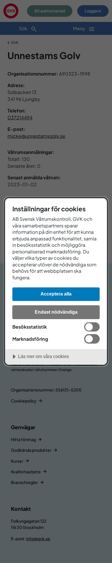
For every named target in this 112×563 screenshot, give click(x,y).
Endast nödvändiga (56, 312)
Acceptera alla (56, 293)
